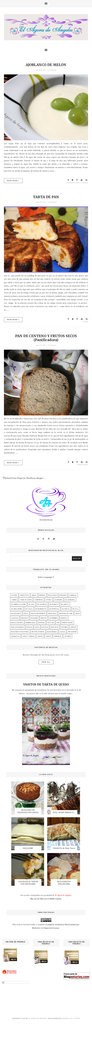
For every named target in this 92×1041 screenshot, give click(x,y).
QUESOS (73, 627)
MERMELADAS (30, 622)
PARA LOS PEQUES (17, 627)
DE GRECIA (65, 604)
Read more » (13, 180)
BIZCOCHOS (52, 595)
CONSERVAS (38, 600)
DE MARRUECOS (41, 609)
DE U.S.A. (75, 609)
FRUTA (77, 613)
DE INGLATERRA (17, 609)
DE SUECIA (66, 609)
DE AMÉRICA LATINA (18, 604)
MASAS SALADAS (17, 622)
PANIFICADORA (82, 464)
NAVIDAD (41, 622)
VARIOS (48, 636)
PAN (58, 622)
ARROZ (34, 595)
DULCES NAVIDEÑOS (38, 613)
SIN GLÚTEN (72, 632)
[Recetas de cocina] (9, 973)
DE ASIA (31, 604)
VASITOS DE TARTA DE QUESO (46, 684)
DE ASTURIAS (42, 604)
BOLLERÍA (63, 595)
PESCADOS (54, 627)
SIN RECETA (15, 636)
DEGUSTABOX (16, 613)
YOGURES (67, 636)
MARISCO (64, 618)
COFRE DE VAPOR (26, 600)
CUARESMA (58, 600)
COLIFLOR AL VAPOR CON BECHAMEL (28, 882)
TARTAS (85, 322)
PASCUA (29, 627)
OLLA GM (50, 622)
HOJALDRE (34, 618)
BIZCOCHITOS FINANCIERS (64, 882)
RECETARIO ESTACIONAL (20, 632)
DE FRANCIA (54, 604)
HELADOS (24, 618)
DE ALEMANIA (70, 600)
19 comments (51, 345)
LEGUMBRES (53, 618)
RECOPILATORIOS (38, 632)
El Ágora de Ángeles (38, 1018)
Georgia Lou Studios (71, 1018)
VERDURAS (57, 636)
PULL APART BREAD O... (64, 812)
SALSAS (62, 632)
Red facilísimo (52, 632)
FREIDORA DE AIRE (65, 613)
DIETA (26, 613)
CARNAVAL (73, 595)
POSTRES (64, 627)
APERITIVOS (70, 183)
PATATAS (45, 627)
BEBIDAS (42, 595)
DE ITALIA (29, 609)
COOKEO (49, 600)
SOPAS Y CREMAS (82, 183)
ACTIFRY (14, 595)
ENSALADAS (52, 613)
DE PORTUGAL (54, 609)
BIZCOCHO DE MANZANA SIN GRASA (28, 811)
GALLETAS (14, 618)
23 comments (51, 202)
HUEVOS (43, 618)
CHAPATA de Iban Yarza (64, 848)
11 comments (51, 70)
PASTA (37, 627)
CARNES (14, 600)
